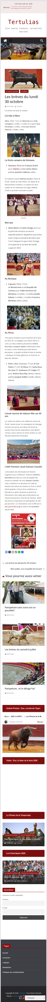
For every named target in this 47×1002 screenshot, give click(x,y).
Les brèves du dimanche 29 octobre (20, 563)
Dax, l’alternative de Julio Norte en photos (22, 839)
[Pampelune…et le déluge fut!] (23, 664)
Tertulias (23, 22)
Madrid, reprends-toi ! (13, 877)
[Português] (22, 998)
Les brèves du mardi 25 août (21, 7)
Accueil (5, 953)
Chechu (16, 169)
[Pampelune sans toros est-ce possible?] (23, 583)
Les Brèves (24, 91)
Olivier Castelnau (21, 881)
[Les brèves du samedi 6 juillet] (23, 625)
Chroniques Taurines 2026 (29, 873)
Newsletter (7, 967)
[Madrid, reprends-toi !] (23, 862)
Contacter (6, 958)
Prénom (5, 899)
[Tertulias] (5, 40)
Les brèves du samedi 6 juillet (20, 649)
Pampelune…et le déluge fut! (20, 688)
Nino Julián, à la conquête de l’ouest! (26, 569)
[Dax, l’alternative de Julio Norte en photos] (23, 824)
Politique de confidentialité (13, 972)
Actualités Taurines (12, 91)
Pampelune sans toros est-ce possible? (20, 609)
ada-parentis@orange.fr (13, 506)
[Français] (20, 998)
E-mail (5, 908)
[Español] (24, 998)
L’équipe (6, 962)
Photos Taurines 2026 (28, 835)
